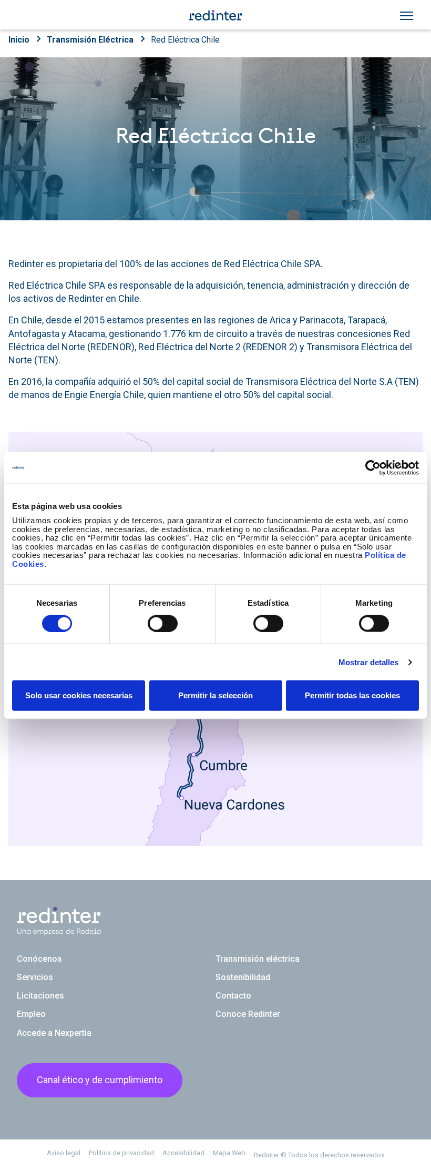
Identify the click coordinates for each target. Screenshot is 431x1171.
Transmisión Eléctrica (90, 40)
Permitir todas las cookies (352, 695)
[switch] (163, 623)
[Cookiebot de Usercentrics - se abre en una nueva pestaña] (373, 467)
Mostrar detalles (368, 661)
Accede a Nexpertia (54, 1033)
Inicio (18, 40)
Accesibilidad (183, 1153)
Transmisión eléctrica (258, 959)
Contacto (233, 996)
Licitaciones (40, 996)
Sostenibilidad (243, 977)
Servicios (35, 977)
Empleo (31, 1014)
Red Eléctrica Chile (185, 40)
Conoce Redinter (248, 1014)
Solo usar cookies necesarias (78, 695)
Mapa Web (229, 1153)
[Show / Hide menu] (406, 15)
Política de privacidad (121, 1153)
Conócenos (39, 959)
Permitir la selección (215, 695)
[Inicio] (215, 14)
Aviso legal (63, 1153)
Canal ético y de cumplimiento (99, 1079)
